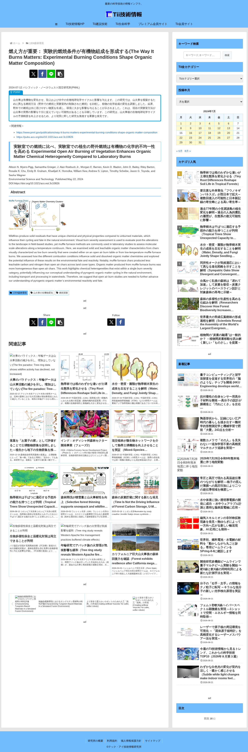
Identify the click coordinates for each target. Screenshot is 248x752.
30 (190, 142)
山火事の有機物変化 (43, 293)
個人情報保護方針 (131, 740)
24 (200, 137)
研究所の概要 (95, 740)
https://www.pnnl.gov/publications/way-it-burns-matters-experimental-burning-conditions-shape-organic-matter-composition (87, 132)
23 (190, 137)
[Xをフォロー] (111, 322)
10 (200, 128)
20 (228, 132)
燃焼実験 (63, 293)
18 (209, 132)
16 (190, 132)
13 (228, 128)
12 (218, 128)
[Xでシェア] (33, 74)
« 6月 (179, 150)
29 (181, 142)
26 (218, 137)
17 (200, 132)
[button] (60, 74)
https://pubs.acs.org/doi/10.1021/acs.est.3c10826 (45, 136)
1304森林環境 (20, 293)
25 (209, 137)
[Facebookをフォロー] (121, 322)
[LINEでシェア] (51, 74)
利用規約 (112, 740)
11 (209, 128)
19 (218, 132)
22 (181, 137)
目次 (206, 718)
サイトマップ (152, 740)
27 (228, 137)
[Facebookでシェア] (42, 74)
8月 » (188, 150)
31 (200, 142)
